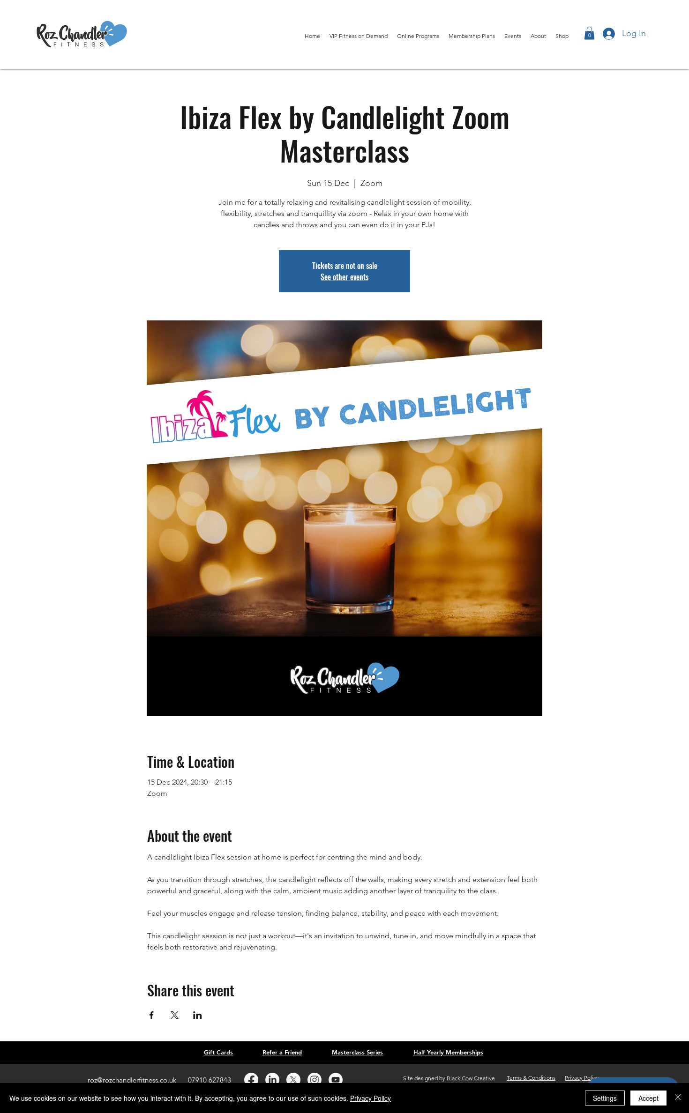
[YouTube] (336, 1080)
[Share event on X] (174, 1015)
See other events (344, 276)
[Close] (677, 1098)
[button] (589, 33)
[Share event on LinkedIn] (197, 1015)
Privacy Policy (370, 1098)
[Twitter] (293, 1080)
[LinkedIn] (272, 1080)
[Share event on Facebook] (151, 1015)
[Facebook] (251, 1080)
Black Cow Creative (471, 1078)
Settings (605, 1098)
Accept (648, 1098)
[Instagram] (314, 1080)
